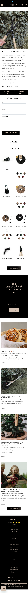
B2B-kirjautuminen (14, 549)
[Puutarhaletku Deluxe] (21, 159)
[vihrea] (21, 173)
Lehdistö (14, 538)
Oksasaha (4, 55)
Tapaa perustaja (14, 531)
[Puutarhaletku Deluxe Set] (7, 219)
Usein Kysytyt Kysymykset (14, 572)
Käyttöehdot (14, 562)
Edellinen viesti (7, 92)
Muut (8, 83)
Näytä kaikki (14, 268)
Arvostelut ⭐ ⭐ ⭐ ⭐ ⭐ (14, 522)
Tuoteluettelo (14, 551)
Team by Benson (14, 529)
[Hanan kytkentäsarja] (7, 159)
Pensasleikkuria (9, 73)
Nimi (3, 102)
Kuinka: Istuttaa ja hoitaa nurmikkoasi (11, 396)
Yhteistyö (14, 536)
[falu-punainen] (23, 177)
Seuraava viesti (21, 92)
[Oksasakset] (21, 251)
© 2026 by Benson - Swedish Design (14, 586)
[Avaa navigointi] (2, 5)
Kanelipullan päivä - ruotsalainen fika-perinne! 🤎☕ (13, 350)
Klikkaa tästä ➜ (18, 2)
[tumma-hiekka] (19, 177)
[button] (19, 5)
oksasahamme (5, 59)
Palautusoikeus (14, 565)
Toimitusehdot (14, 567)
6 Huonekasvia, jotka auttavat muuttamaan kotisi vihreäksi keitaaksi (12, 443)
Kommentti (5, 116)
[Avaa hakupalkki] (22, 5)
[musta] (17, 173)
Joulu (14, 554)
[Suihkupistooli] (7, 251)
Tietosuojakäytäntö (14, 569)
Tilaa (14, 310)
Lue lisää (3, 362)
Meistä (14, 524)
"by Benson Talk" (14, 534)
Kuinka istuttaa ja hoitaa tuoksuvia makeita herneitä (11, 490)
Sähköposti (5, 109)
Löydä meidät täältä (14, 547)
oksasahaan (11, 68)
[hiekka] (24, 173)
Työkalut (12, 83)
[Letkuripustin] (7, 189)
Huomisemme (14, 527)
